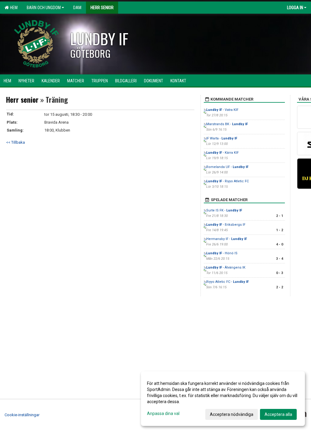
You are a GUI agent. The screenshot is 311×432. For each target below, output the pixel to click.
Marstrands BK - (227, 124)
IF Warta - (221, 138)
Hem (13, 7)
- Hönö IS (222, 253)
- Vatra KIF (222, 110)
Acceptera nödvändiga (231, 414)
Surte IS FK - (224, 210)
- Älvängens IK (225, 267)
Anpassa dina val (163, 413)
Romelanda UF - (227, 167)
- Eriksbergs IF (225, 225)
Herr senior (22, 99)
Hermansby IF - (226, 239)
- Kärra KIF (222, 153)
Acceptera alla (278, 414)
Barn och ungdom (44, 7)
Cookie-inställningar (22, 415)
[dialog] (223, 398)
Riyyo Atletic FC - (227, 282)
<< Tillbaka (15, 142)
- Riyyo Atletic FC (227, 181)
